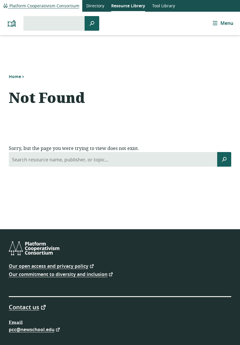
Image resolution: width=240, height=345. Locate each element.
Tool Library (163, 6)
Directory (95, 6)
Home (15, 76)
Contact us (24, 306)
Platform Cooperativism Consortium (43, 6)
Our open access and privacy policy (48, 266)
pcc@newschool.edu (31, 329)
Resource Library (128, 6)
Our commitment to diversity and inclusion (58, 274)
